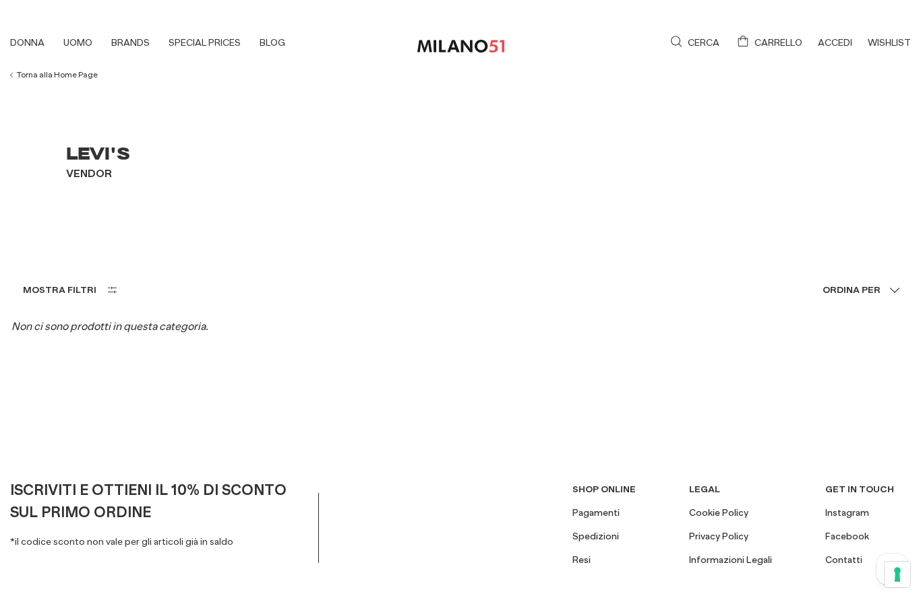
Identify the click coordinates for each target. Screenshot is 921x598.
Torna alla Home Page (57, 74)
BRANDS (130, 42)
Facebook (847, 536)
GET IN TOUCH (859, 489)
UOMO (77, 42)
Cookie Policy (718, 512)
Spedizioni (595, 536)
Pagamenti (596, 512)
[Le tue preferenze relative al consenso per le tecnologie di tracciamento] (897, 574)
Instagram (847, 512)
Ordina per (852, 289)
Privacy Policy (718, 536)
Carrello (778, 42)
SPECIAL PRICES (205, 42)
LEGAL (704, 489)
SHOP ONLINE (604, 489)
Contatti (843, 559)
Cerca (703, 42)
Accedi (835, 42)
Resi (581, 559)
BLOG (272, 42)
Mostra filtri (59, 289)
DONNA (27, 42)
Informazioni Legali (730, 559)
